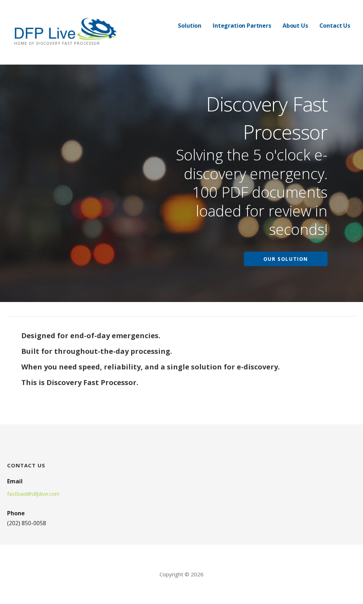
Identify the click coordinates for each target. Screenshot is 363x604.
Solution (189, 25)
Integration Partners (242, 25)
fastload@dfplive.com (33, 493)
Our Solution (285, 259)
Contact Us (334, 25)
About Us (295, 25)
